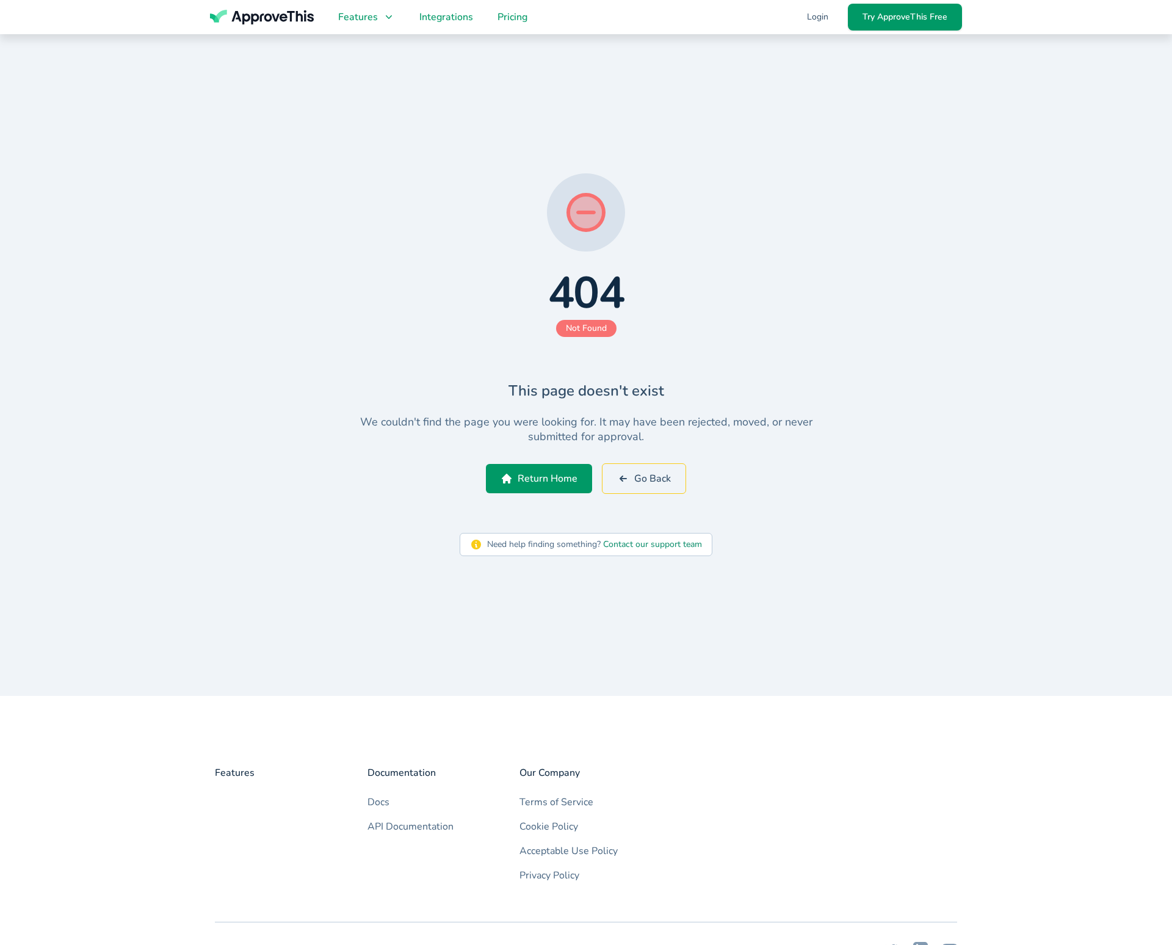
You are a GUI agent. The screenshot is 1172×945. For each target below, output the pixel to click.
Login (817, 17)
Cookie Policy (548, 826)
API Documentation (410, 826)
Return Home (547, 478)
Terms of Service (556, 802)
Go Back (652, 478)
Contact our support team (652, 544)
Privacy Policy (549, 875)
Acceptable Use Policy (568, 851)
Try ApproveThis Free (905, 17)
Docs (378, 802)
